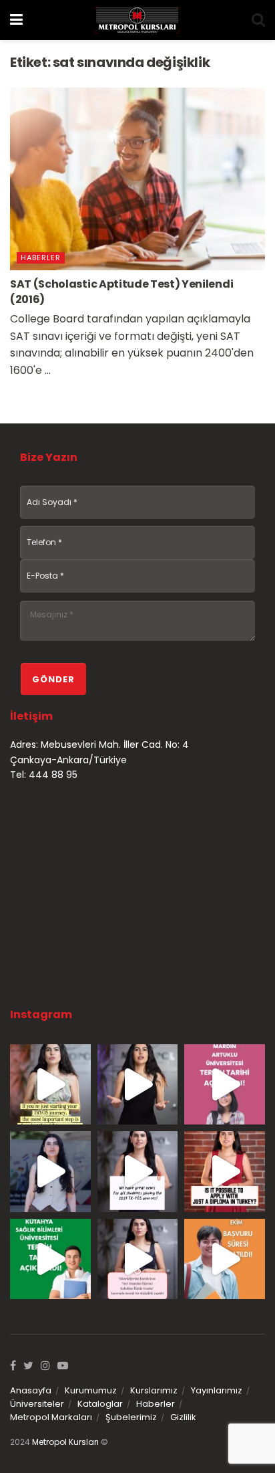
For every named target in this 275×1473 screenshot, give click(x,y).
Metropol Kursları (65, 1442)
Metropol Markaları (51, 1417)
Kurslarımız (154, 1390)
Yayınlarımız (216, 1390)
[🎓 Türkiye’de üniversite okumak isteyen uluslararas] (224, 1171)
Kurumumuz (91, 1390)
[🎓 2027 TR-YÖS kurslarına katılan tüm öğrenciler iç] (137, 1171)
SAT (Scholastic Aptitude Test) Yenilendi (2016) (121, 291)
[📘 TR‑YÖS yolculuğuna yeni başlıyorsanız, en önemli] (50, 1084)
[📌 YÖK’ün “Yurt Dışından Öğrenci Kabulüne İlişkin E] (137, 1259)
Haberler (41, 257)
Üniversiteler (37, 1403)
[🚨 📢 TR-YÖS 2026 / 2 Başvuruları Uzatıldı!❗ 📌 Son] (224, 1259)
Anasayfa (30, 1390)
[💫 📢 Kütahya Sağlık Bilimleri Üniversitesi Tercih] (50, 1259)
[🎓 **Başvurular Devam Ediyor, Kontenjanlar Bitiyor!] (50, 1171)
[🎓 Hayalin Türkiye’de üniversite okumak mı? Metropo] (137, 1084)
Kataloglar (100, 1403)
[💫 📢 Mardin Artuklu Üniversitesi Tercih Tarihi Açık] (224, 1084)
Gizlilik (183, 1417)
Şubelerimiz (131, 1417)
